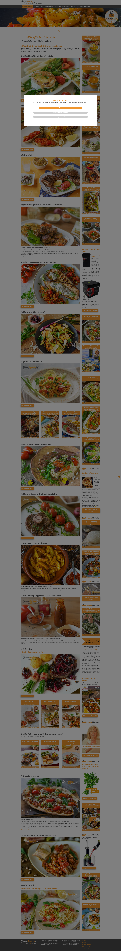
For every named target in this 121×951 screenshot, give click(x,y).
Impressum (90, 123)
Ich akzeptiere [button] (60, 108)
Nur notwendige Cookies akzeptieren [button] (60, 117)
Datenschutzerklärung (80, 123)
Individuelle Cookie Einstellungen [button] (60, 112)
